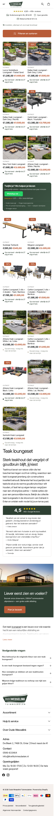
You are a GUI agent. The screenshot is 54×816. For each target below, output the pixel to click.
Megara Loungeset (35, 243)
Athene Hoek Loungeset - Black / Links (13, 388)
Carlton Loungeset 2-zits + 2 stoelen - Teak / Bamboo (14, 291)
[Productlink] (14, 62)
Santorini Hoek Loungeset (13, 435)
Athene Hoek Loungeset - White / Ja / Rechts (37, 388)
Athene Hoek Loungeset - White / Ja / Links (13, 339)
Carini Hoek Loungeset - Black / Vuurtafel (37, 116)
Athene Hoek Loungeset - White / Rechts (37, 162)
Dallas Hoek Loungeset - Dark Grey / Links (37, 70)
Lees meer (7, 642)
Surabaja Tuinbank (10, 243)
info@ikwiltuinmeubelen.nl (16, 759)
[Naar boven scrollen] (48, 812)
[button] (6, 4)
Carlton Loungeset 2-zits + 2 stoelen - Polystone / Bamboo (38, 292)
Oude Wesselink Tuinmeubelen (20, 792)
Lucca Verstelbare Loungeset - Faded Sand (13, 70)
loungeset (16, 629)
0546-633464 (10, 755)
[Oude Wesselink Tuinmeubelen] (16, 4)
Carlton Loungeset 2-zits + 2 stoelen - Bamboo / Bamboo (38, 340)
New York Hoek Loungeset (14, 161)
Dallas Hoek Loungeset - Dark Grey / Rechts (13, 116)
